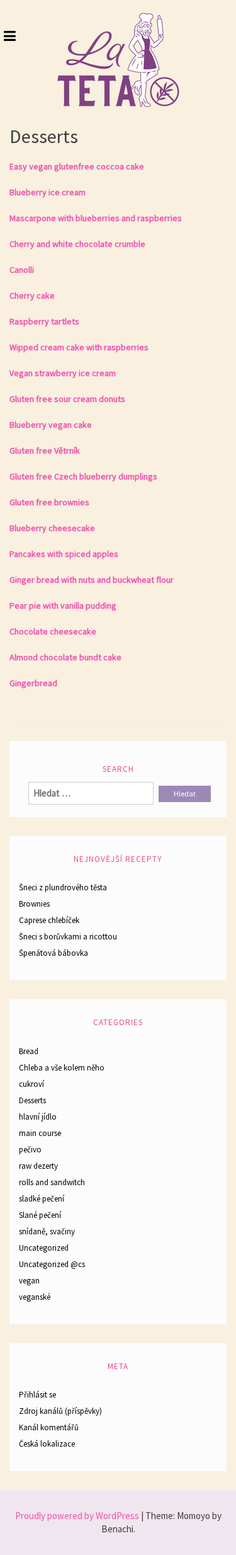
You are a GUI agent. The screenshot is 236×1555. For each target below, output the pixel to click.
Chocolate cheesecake (52, 631)
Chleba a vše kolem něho (61, 1067)
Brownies (34, 903)
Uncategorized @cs (52, 1264)
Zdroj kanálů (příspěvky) (60, 1411)
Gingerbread (33, 683)
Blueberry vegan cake (50, 424)
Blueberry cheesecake (52, 528)
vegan (29, 1280)
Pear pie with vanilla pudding (62, 605)
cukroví (31, 1084)
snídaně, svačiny (47, 1231)
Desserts (32, 1100)
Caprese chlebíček (49, 920)
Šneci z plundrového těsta (63, 887)
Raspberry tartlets (44, 321)
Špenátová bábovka (53, 953)
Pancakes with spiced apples (63, 553)
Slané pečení (40, 1215)
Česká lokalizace (47, 1443)
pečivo (30, 1149)
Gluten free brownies (49, 502)
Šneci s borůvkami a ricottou (68, 936)
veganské (34, 1297)
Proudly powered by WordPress (77, 1516)
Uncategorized (44, 1247)
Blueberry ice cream (47, 192)
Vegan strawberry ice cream (62, 373)
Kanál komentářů (49, 1427)
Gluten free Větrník (44, 450)
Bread (28, 1051)
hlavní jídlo (38, 1116)
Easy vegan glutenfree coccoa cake (76, 166)
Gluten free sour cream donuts (67, 399)
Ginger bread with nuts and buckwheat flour (91, 579)
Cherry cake (32, 295)
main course (40, 1133)
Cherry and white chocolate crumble (77, 244)
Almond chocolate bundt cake (65, 657)
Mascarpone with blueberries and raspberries (95, 218)
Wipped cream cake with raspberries (79, 347)
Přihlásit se (37, 1394)
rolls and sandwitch (52, 1182)
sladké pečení (41, 1198)
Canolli (21, 269)
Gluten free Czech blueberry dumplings (83, 476)
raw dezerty (38, 1166)
